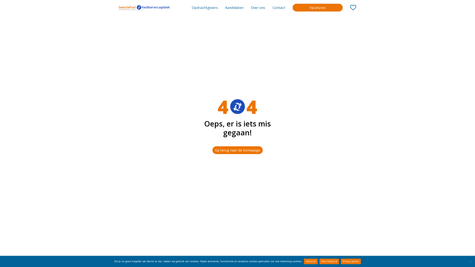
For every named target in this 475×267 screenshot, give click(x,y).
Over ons (258, 7)
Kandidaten (234, 7)
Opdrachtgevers (205, 7)
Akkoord (311, 261)
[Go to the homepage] (144, 7)
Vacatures (318, 7)
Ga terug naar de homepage (237, 150)
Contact (279, 7)
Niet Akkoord (329, 261)
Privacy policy (351, 261)
